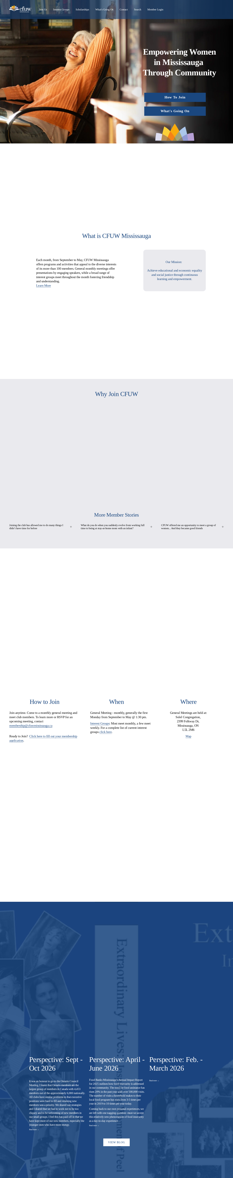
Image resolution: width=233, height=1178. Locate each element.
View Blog (116, 1142)
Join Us (43, 9)
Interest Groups (61, 9)
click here (105, 732)
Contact (124, 9)
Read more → (34, 1130)
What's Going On (104, 9)
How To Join (175, 97)
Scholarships (82, 9)
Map (188, 736)
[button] (201, 1052)
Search (137, 9)
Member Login (155, 9)
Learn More (43, 285)
